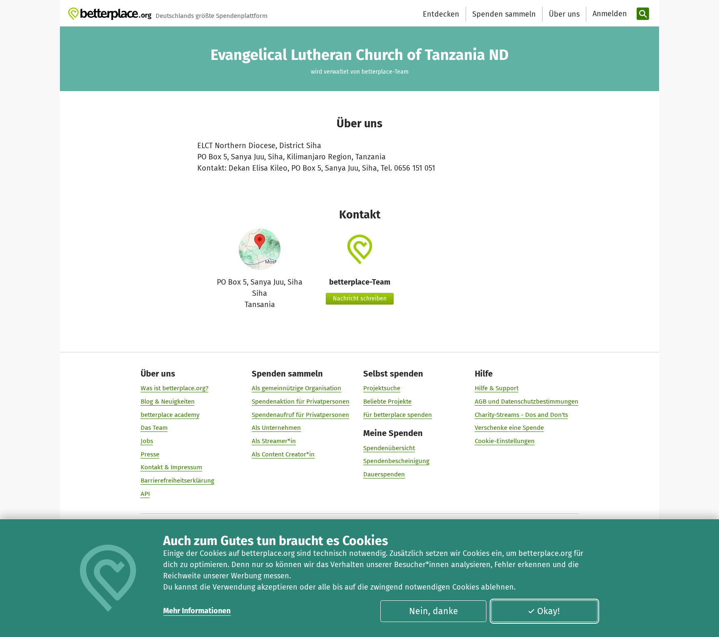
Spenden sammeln (504, 14)
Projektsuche (381, 388)
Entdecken (441, 14)
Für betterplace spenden (397, 415)
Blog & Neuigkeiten (168, 401)
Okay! (548, 611)
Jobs (147, 441)
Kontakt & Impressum (171, 467)
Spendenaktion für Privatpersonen (301, 401)
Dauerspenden (384, 474)
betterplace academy (170, 415)
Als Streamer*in (274, 441)
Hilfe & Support (496, 388)
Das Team (154, 427)
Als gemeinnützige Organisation (296, 388)
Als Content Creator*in (283, 454)
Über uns (564, 14)
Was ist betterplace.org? (174, 388)
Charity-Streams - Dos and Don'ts (521, 415)
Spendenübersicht (389, 448)
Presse (150, 454)
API (145, 494)
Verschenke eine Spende (509, 427)
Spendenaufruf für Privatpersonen (300, 415)
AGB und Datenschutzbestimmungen (526, 401)
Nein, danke (433, 611)
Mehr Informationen (197, 610)
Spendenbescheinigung (396, 461)
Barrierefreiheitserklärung (177, 480)
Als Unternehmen (276, 427)
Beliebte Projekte (387, 401)
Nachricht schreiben (360, 298)
